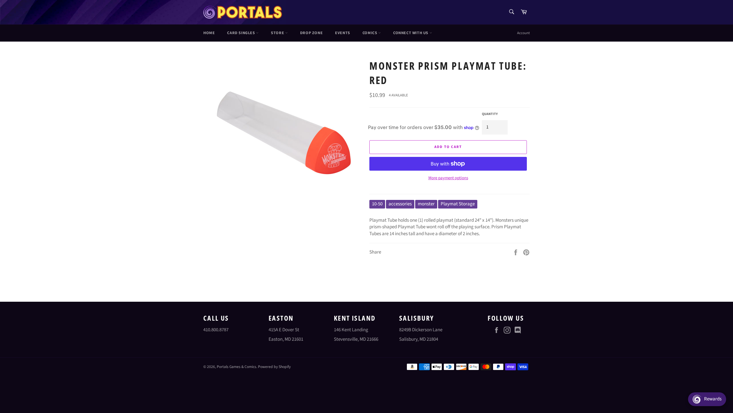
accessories (400, 203)
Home (209, 33)
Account (523, 33)
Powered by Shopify (274, 366)
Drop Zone (311, 33)
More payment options (448, 178)
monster (426, 203)
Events (342, 33)
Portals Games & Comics (236, 366)
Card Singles (241, 33)
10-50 (377, 203)
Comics (370, 33)
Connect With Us (411, 33)
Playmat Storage (458, 203)
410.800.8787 (215, 329)
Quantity (490, 114)
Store (278, 33)
